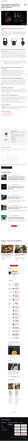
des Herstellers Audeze (9, 113)
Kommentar (3, 151)
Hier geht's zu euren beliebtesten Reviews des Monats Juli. (14, 376)
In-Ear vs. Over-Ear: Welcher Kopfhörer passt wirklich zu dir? (20, 255)
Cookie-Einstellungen (4, 430)
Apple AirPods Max (13, 140)
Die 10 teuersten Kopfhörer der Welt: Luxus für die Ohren (7, 255)
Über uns (2, 424)
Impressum (2, 427)
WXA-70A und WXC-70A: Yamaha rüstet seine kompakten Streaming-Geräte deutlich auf (16, 188)
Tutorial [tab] (4, 243)
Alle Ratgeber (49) (14, 265)
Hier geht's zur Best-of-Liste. (14, 357)
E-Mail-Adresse (3, 160)
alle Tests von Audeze (5, 115)
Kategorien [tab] (21, 422)
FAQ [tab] (1, 243)
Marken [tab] (16, 422)
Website (2, 162)
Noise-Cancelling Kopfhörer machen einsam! (17, 134)
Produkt (9, 184)
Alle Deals (14, 277)
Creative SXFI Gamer (14, 142)
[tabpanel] (20, 429)
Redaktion (6, 136)
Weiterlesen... (3, 259)
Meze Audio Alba (13, 139)
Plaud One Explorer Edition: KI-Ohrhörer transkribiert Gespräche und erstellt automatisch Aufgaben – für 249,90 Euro (16, 178)
